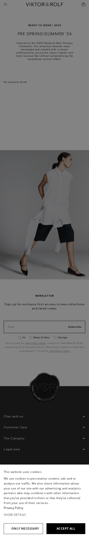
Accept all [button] (66, 528)
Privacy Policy (13, 508)
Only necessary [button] (25, 528)
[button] (44, 514)
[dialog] (44, 502)
